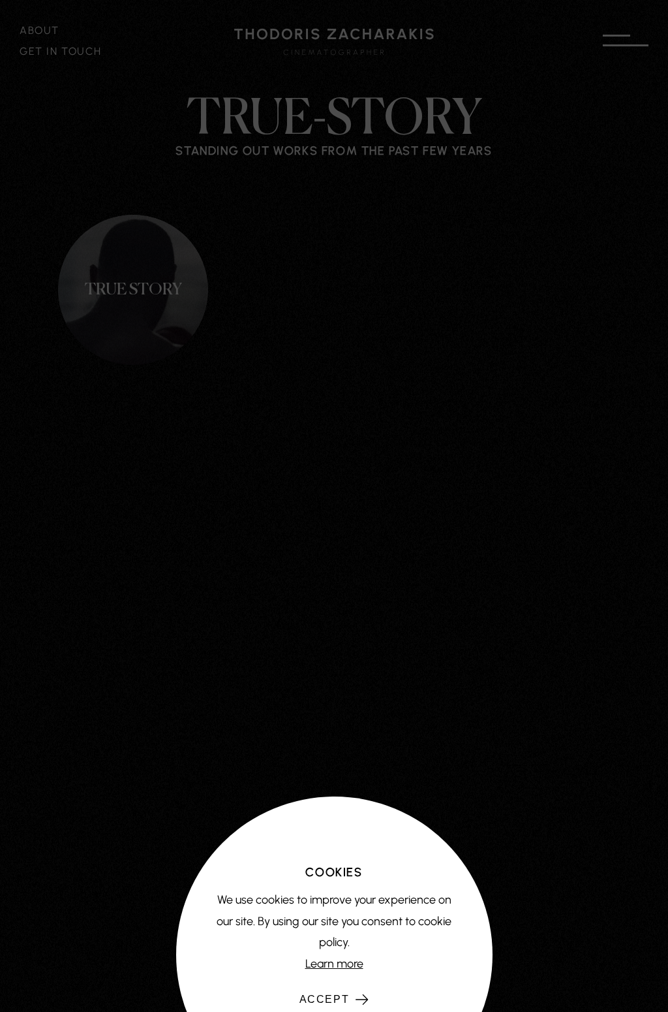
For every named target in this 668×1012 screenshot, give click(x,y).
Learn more (334, 964)
